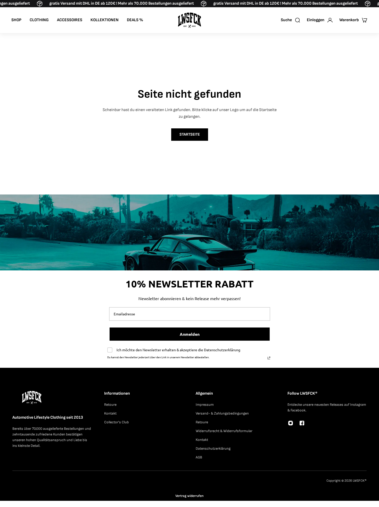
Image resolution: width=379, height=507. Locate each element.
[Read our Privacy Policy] (269, 358)
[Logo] (189, 20)
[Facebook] (302, 423)
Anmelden (190, 334)
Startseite (189, 134)
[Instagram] (290, 423)
